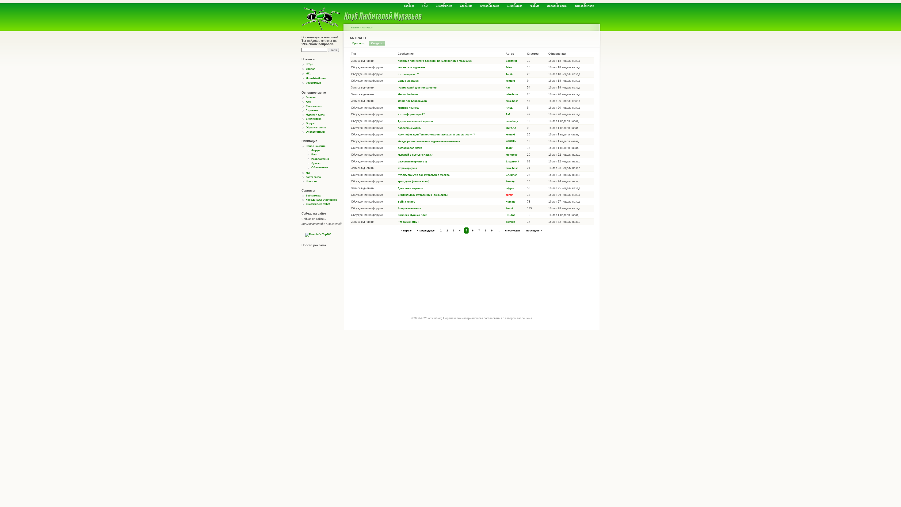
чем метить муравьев (411, 67)
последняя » (534, 230)
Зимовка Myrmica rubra (412, 215)
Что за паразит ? (408, 74)
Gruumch (511, 174)
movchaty (512, 121)
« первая (406, 230)
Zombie (510, 221)
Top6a (509, 74)
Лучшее (316, 163)
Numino (510, 201)
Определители (584, 5)
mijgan (510, 188)
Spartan (310, 68)
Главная (354, 27)
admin (509, 194)
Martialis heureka (408, 107)
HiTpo (309, 64)
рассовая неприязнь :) (412, 161)
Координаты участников (321, 199)
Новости (311, 181)
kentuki (510, 80)
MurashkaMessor (316, 78)
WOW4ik (511, 141)
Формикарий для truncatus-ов (417, 87)
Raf (508, 87)
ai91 (308, 73)
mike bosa (512, 94)
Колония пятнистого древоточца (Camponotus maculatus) (435, 60)
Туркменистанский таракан (415, 121)
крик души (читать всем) (413, 181)
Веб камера (313, 195)
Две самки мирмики (411, 188)
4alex (509, 67)
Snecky (510, 181)
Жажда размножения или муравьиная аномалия (429, 141)
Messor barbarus (408, 94)
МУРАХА (511, 128)
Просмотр (358, 43)
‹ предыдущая (426, 230)
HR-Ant (510, 215)
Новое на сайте (315, 146)
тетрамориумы (407, 168)
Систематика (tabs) (318, 204)
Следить (376, 43)
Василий (511, 60)
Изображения (320, 158)
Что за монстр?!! (408, 221)
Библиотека (514, 5)
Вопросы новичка (409, 208)
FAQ (425, 5)
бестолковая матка (410, 147)
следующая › (513, 230)
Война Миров (406, 201)
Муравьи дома (489, 5)
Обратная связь (557, 5)
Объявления (319, 167)
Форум (534, 5)
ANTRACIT (368, 27)
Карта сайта (313, 177)
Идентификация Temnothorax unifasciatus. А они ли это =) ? (436, 134)
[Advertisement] (472, 270)
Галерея (409, 5)
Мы (308, 172)
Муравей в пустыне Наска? (415, 154)
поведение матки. (409, 128)
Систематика (444, 5)
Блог (314, 154)
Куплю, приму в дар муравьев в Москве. (424, 174)
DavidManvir (313, 82)
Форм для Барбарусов (412, 101)
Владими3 (512, 161)
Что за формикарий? (411, 114)
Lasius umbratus (408, 80)
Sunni (509, 208)
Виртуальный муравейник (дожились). (423, 194)
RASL (509, 107)
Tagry (509, 147)
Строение (466, 5)
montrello (512, 154)
